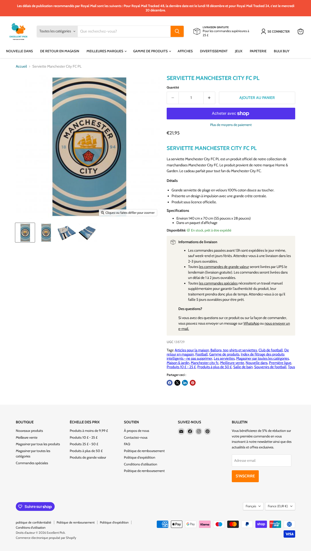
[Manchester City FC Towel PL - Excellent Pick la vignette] (25, 232)
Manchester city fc (205, 363)
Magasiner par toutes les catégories (262, 358)
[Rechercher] (177, 31)
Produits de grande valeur (88, 457)
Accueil (21, 66)
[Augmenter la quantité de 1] (210, 98)
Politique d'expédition (139, 457)
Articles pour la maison (192, 350)
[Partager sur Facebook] (170, 383)
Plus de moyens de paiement (231, 125)
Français (251, 506)
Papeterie (258, 51)
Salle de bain (243, 367)
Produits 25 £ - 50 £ (84, 444)
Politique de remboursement (144, 451)
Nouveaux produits (29, 430)
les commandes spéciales (218, 283)
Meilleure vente (232, 363)
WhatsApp (251, 323)
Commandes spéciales (32, 463)
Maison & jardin (178, 363)
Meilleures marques (105, 51)
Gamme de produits (150, 51)
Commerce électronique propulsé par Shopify (46, 538)
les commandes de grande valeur (224, 267)
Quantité (173, 87)
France (278, 506)
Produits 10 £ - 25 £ (181, 367)
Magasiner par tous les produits (38, 444)
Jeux (238, 51)
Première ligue (280, 363)
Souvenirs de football (270, 367)
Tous (291, 367)
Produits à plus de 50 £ (214, 367)
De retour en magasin (59, 51)
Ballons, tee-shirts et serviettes (233, 350)
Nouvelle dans (19, 51)
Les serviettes (224, 358)
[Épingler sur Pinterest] (193, 383)
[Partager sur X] (177, 383)
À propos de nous (136, 430)
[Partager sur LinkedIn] (185, 383)
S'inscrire (245, 476)
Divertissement (214, 51)
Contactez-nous (135, 437)
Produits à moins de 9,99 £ (89, 430)
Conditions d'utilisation (140, 464)
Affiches (185, 51)
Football (201, 354)
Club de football (271, 350)
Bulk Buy (281, 51)
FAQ (127, 444)
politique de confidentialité (33, 522)
